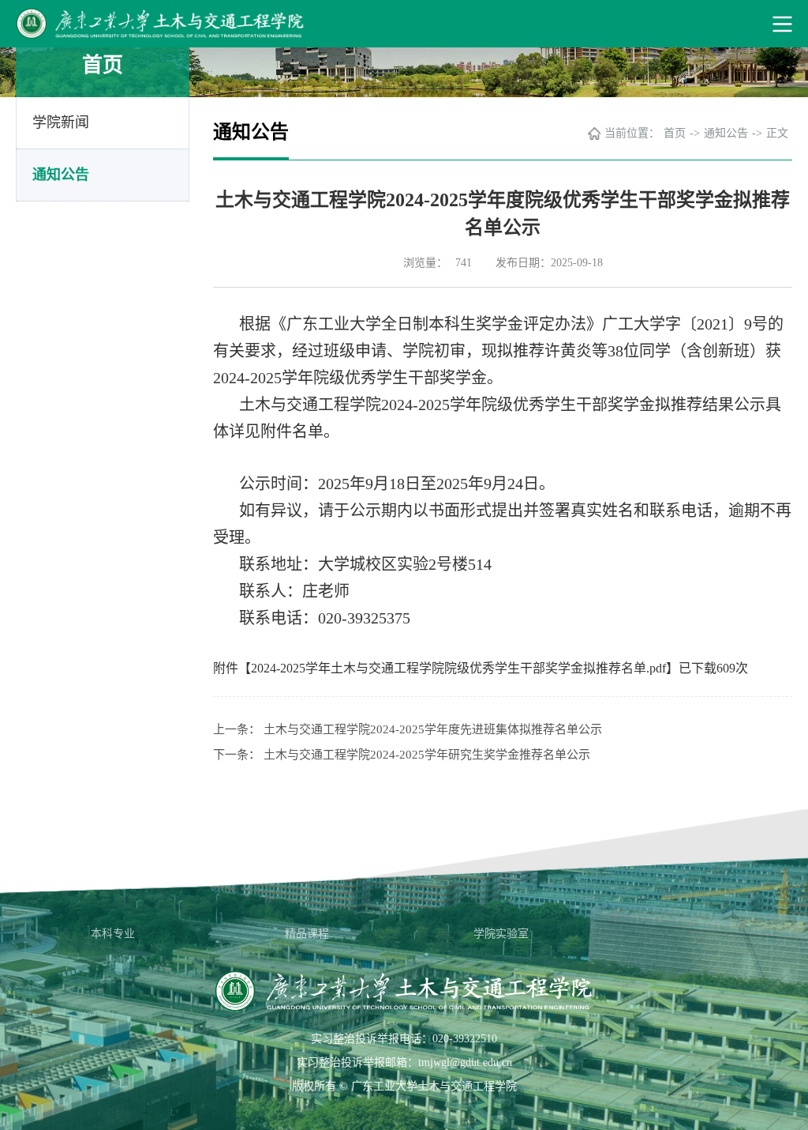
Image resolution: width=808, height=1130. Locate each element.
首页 (675, 133)
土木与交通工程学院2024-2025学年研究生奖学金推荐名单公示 (427, 754)
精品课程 (307, 934)
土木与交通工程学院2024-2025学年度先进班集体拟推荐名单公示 (433, 729)
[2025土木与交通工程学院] (404, 24)
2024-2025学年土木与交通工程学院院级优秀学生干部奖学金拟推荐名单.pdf (458, 668)
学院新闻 (60, 122)
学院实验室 (501, 934)
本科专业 (113, 934)
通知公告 (60, 175)
